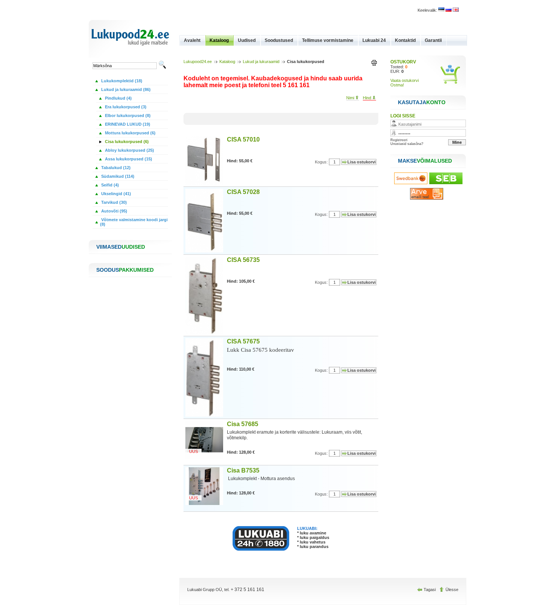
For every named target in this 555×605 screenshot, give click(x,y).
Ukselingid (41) (115, 193)
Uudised (247, 40)
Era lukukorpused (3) (125, 107)
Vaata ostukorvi (404, 80)
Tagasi (429, 589)
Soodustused (279, 40)
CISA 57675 (243, 341)
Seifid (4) (109, 185)
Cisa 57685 (242, 424)
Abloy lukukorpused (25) (129, 150)
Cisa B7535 (243, 470)
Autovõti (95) (113, 211)
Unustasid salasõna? (406, 144)
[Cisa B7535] (206, 503)
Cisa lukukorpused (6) (126, 141)
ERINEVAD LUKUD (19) (127, 124)
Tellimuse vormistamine (327, 40)
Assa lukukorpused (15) (128, 159)
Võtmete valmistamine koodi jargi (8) (134, 221)
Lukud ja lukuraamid (261, 61)
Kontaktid (405, 40)
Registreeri (398, 140)
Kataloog (219, 40)
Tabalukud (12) (115, 167)
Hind (367, 97)
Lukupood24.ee (197, 61)
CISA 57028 (243, 192)
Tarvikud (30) (113, 202)
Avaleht (192, 40)
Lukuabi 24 (374, 40)
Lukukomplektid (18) (121, 81)
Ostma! (397, 85)
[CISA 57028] (206, 251)
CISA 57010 (243, 139)
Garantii (433, 40)
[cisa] (441, 10)
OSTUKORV (403, 62)
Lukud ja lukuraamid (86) (125, 89)
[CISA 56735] (206, 332)
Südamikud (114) (117, 176)
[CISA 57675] (206, 415)
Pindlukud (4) (118, 98)
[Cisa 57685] (206, 457)
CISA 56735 (243, 260)
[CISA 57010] (206, 183)
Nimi (350, 97)
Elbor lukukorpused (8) (127, 115)
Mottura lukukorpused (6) (130, 133)
